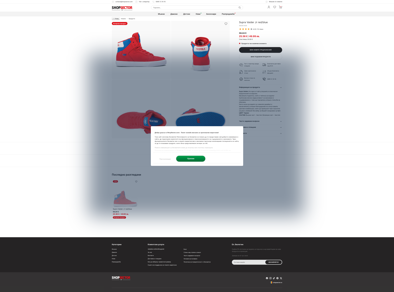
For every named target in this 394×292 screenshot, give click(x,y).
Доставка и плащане (154, 258)
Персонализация (165, 159)
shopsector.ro (277, 282)
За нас (150, 252)
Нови (198, 14)
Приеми (190, 159)
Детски (186, 14)
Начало (123, 18)
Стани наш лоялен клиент (192, 252)
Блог (185, 249)
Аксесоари (211, 14)
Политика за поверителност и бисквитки (197, 262)
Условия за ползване (190, 259)
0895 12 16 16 (161, 1)
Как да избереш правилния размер (159, 262)
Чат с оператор (144, 1)
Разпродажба (228, 14)
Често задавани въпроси (192, 255)
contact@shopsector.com (124, 1)
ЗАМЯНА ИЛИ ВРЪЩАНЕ (156, 249)
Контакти (151, 255)
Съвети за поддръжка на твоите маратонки (162, 265)
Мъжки (161, 14)
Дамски (174, 14)
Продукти (132, 18)
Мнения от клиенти (275, 1)
